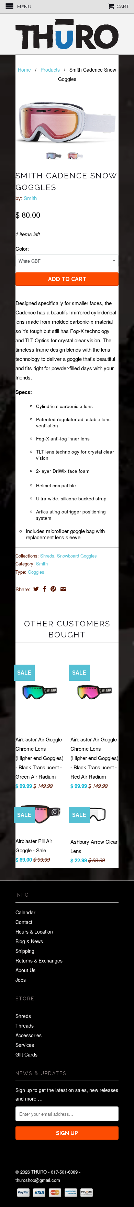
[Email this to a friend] (62, 589)
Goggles (36, 572)
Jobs (20, 979)
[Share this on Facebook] (43, 589)
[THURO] (67, 34)
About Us (25, 970)
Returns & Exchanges (39, 960)
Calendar (25, 912)
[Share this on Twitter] (35, 589)
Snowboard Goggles (77, 555)
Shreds (47, 555)
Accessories (28, 1035)
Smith (30, 197)
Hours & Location (34, 931)
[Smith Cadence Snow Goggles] (67, 121)
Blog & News (29, 941)
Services (24, 1044)
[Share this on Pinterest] (52, 589)
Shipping (24, 950)
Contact (23, 921)
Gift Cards (26, 1054)
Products (50, 69)
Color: (22, 248)
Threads (24, 1025)
